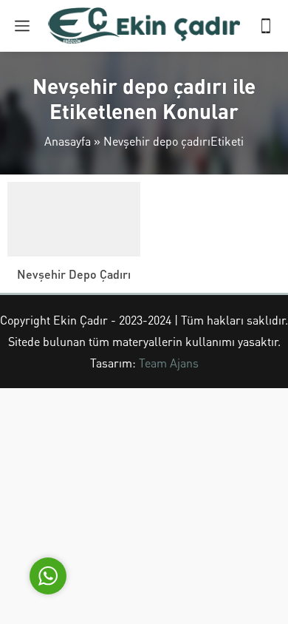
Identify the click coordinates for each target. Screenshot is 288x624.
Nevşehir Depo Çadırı (74, 274)
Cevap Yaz (140, 505)
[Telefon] (266, 26)
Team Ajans (169, 362)
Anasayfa (67, 141)
